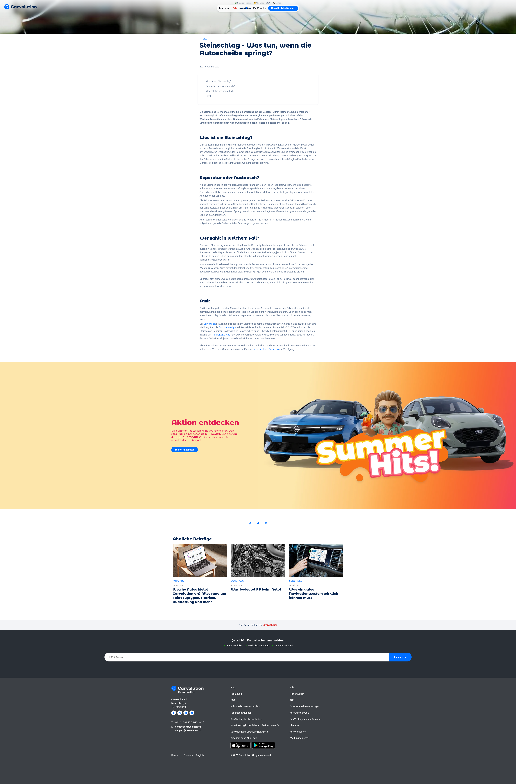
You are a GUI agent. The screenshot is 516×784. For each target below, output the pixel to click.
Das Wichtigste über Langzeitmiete (249, 731)
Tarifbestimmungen (241, 712)
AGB (292, 700)
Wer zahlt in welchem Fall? (220, 91)
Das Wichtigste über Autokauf (305, 719)
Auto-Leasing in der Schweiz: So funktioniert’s (254, 725)
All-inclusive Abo (221, 334)
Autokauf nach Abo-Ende (243, 738)
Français (188, 755)
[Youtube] (191, 713)
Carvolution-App (227, 327)
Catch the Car (245, 8)
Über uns (294, 725)
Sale (235, 8)
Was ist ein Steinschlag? (219, 81)
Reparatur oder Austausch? (220, 86)
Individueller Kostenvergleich (245, 706)
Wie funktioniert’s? (299, 738)
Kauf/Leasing (259, 8)
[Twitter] (258, 523)
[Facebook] (250, 523)
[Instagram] (179, 713)
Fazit (208, 96)
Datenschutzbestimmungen (304, 706)
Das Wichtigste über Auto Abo (246, 719)
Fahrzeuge (224, 8)
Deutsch (175, 755)
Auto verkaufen (298, 731)
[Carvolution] (20, 6)
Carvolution (209, 323)
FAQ (232, 700)
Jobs (292, 687)
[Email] (266, 523)
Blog (232, 687)
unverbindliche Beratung (266, 349)
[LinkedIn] (185, 713)
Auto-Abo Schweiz (299, 712)
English (200, 755)
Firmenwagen (297, 693)
